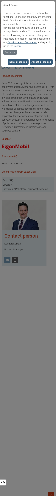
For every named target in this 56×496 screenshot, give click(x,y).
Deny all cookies (18, 61)
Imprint (17, 46)
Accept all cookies (41, 61)
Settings (9, 52)
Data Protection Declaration (22, 42)
